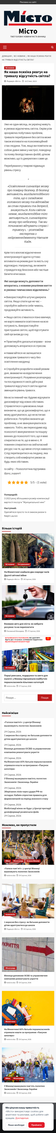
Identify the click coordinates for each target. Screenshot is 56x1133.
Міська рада (18, 861)
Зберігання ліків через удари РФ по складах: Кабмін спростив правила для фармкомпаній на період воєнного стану (26, 795)
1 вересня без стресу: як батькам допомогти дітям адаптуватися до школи (28, 737)
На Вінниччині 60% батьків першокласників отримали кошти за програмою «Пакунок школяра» (28, 765)
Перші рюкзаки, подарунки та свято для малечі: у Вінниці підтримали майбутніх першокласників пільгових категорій (26, 679)
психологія (10, 914)
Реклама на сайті (28, 2)
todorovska (11, 686)
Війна (8, 861)
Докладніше (22, 1118)
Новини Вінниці (33, 861)
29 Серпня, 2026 (25, 875)
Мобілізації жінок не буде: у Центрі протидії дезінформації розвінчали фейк (27, 810)
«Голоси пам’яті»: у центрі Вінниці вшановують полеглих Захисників (23, 724)
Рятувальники (24, 564)
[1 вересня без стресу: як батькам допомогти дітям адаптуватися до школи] (28, 901)
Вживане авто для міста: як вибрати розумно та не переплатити (23, 625)
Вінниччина (10, 1021)
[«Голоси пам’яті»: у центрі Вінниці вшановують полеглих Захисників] (28, 847)
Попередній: (26, 498)
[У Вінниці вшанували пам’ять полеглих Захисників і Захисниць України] (28, 1065)
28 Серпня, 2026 (29, 579)
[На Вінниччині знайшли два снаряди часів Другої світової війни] (28, 551)
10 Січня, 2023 (31, 81)
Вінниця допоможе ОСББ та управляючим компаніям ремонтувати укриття (27, 750)
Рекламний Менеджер (15, 631)
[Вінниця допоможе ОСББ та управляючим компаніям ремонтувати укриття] (28, 954)
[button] (5, 47)
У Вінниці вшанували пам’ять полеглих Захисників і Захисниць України (25, 780)
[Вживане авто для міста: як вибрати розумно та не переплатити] (28, 602)
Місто (28, 31)
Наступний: (25, 512)
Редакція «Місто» (14, 81)
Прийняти (36, 1125)
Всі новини (10, 68)
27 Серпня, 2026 (33, 631)
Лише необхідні (16, 1125)
